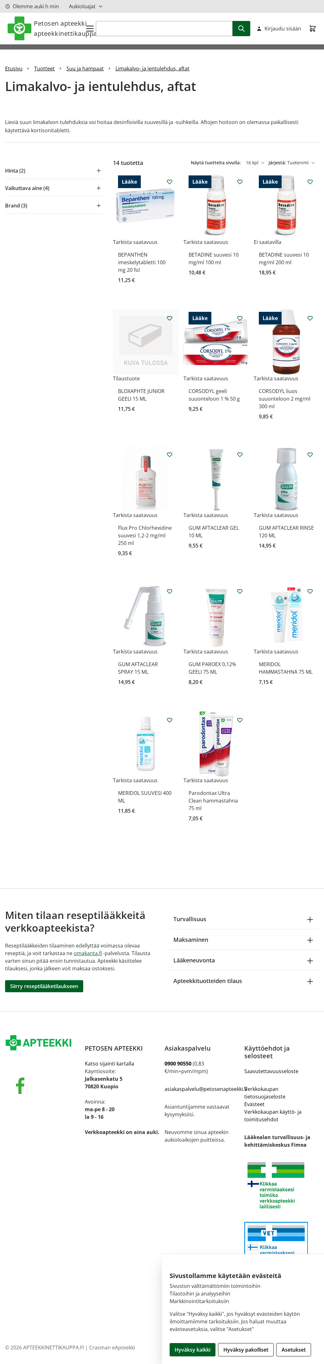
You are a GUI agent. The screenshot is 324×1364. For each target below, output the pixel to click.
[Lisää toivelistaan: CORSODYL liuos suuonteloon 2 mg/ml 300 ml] (310, 318)
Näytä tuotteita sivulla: (216, 163)
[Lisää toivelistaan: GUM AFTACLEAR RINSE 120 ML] (310, 454)
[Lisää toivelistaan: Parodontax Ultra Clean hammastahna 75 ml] (240, 720)
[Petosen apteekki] (42, 1043)
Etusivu (13, 68)
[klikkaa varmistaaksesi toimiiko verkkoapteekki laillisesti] (281, 1248)
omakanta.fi (88, 953)
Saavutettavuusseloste (271, 1071)
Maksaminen (190, 939)
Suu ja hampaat (85, 68)
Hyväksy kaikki (192, 1349)
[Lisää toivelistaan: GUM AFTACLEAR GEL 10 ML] (240, 454)
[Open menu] (90, 28)
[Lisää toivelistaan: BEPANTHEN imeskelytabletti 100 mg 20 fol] (169, 181)
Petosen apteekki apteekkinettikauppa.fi (59, 28)
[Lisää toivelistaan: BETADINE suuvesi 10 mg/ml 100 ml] (240, 181)
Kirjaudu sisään (283, 28)
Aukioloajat (82, 6)
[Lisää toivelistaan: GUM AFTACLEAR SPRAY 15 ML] (169, 591)
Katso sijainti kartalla (109, 1063)
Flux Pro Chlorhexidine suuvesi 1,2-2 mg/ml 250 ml (145, 535)
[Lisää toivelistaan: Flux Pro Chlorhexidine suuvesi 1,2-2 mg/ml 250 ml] (169, 454)
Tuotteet (44, 68)
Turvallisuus (189, 919)
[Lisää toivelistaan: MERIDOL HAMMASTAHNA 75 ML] (310, 591)
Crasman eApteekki (112, 1347)
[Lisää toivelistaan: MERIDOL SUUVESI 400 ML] (169, 720)
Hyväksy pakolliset (245, 1349)
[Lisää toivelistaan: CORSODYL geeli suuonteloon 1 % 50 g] (240, 318)
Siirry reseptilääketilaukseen (44, 986)
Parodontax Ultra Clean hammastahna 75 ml (213, 801)
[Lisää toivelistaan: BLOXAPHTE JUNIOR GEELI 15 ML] (169, 318)
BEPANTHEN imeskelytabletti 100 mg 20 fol (141, 262)
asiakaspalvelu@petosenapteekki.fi (206, 1088)
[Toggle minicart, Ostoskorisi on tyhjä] (313, 28)
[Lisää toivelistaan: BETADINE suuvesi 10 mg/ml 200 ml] (310, 181)
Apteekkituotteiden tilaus (207, 981)
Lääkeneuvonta (194, 960)
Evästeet (254, 1104)
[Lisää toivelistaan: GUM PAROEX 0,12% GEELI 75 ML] (240, 591)
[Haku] (241, 28)
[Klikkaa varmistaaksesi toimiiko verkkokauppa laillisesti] (281, 1185)
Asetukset (294, 1349)
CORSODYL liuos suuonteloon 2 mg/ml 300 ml (284, 399)
